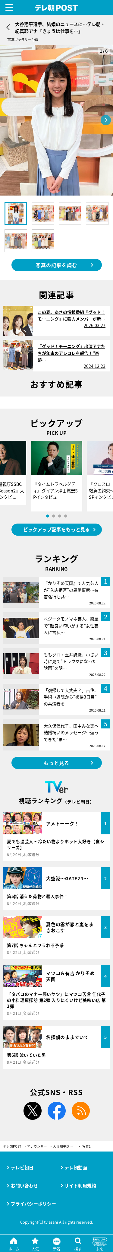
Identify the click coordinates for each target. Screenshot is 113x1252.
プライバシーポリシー (33, 1203)
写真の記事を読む (56, 265)
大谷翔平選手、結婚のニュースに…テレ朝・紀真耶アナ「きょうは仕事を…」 (66, 1146)
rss (81, 1111)
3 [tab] (59, 516)
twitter (33, 1111)
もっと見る (56, 762)
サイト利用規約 (80, 1185)
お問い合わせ (24, 1185)
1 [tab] (47, 516)
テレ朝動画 (75, 1167)
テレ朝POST (56, 8)
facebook (57, 1111)
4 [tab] (65, 516)
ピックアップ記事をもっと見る (56, 529)
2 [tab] (53, 516)
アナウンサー (37, 1146)
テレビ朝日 (22, 1167)
